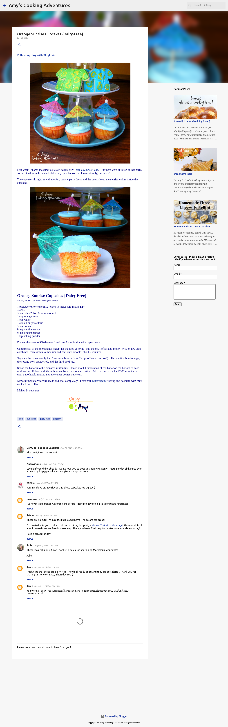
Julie (30, 545)
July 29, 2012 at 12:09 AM (71, 448)
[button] (19, 44)
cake (20, 419)
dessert (57, 419)
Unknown (32, 499)
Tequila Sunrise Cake (86, 170)
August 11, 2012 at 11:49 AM (47, 586)
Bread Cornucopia (183, 174)
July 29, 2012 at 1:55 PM (52, 464)
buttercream (99, 381)
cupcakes (31, 419)
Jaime (30, 515)
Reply (30, 457)
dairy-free (45, 419)
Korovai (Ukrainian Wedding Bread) (192, 121)
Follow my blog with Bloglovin (36, 55)
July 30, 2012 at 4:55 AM (47, 483)
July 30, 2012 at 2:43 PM (45, 515)
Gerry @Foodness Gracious (43, 447)
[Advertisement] (80, 685)
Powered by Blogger (115, 716)
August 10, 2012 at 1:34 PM (46, 567)
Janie (30, 567)
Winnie (31, 483)
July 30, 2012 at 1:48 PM (49, 499)
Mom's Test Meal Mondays (107, 525)
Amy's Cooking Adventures (39, 5)
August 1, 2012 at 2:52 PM (46, 545)
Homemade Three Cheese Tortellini (192, 226)
